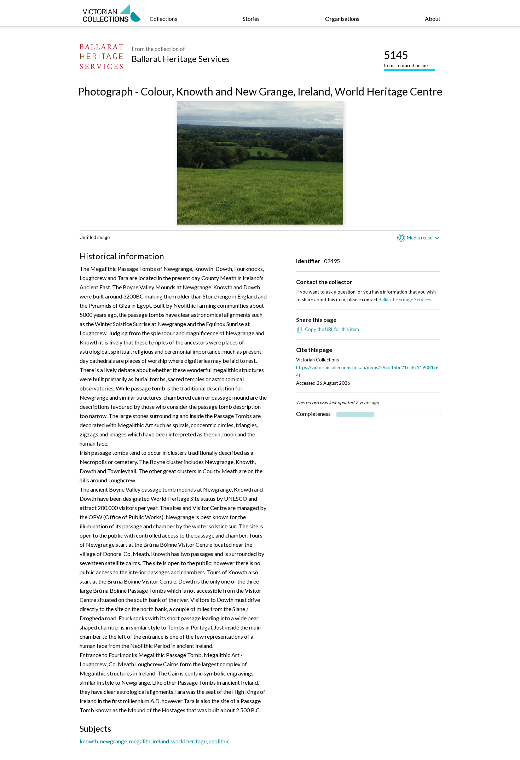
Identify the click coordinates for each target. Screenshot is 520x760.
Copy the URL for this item (332, 329)
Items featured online (406, 58)
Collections (163, 18)
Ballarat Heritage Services (181, 58)
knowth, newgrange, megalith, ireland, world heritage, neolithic (155, 741)
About (432, 18)
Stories (251, 18)
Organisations (342, 18)
